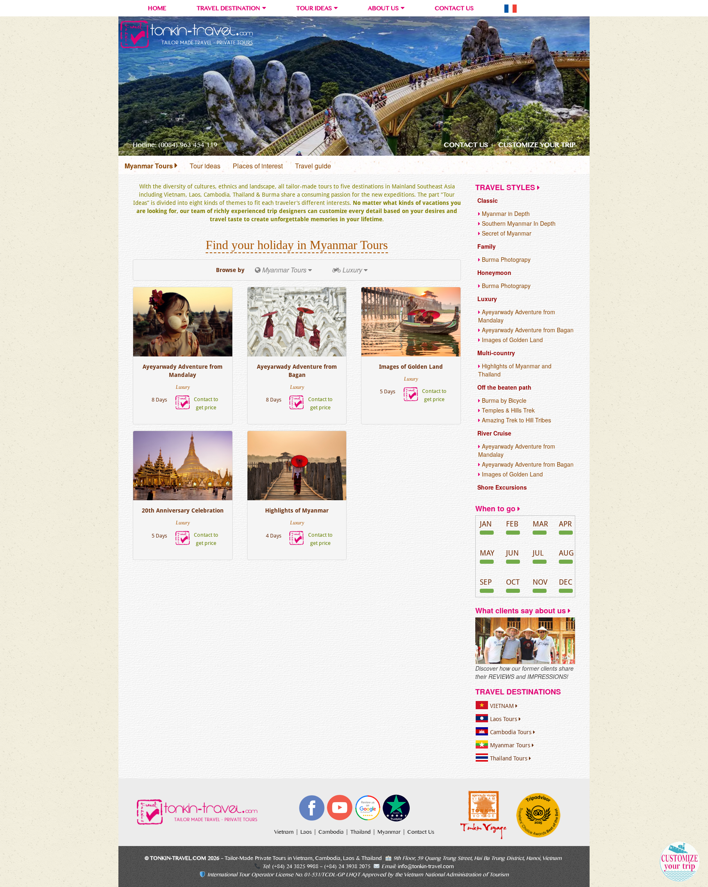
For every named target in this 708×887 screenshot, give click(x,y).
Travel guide (313, 165)
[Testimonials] (525, 640)
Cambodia (331, 832)
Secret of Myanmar (505, 233)
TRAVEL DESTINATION (228, 8)
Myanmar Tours (150, 165)
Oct (513, 582)
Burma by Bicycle (503, 400)
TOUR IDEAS (314, 8)
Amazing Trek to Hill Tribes (515, 420)
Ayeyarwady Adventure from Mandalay (182, 370)
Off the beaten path (504, 387)
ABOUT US (383, 8)
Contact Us (420, 832)
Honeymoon (494, 272)
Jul (538, 553)
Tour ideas (205, 165)
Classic (487, 200)
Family (486, 246)
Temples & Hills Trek (507, 410)
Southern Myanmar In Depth (518, 223)
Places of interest (258, 165)
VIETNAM (502, 706)
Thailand (361, 832)
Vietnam (284, 832)
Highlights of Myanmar (297, 510)
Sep (486, 582)
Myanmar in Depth (505, 213)
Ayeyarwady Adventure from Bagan (297, 370)
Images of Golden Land (411, 366)
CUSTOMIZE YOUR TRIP (536, 145)
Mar (540, 523)
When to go (496, 508)
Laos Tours (504, 719)
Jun (512, 553)
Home (157, 8)
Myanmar (389, 832)
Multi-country (496, 353)
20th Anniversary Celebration (183, 510)
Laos (306, 832)
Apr (565, 523)
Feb (512, 523)
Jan (486, 523)
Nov (540, 582)
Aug (566, 553)
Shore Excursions (502, 487)
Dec (565, 582)
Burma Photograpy (505, 259)
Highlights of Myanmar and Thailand (514, 370)
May (487, 553)
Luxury (487, 299)
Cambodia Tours (511, 732)
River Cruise (494, 433)
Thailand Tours (509, 758)
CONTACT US (454, 8)
